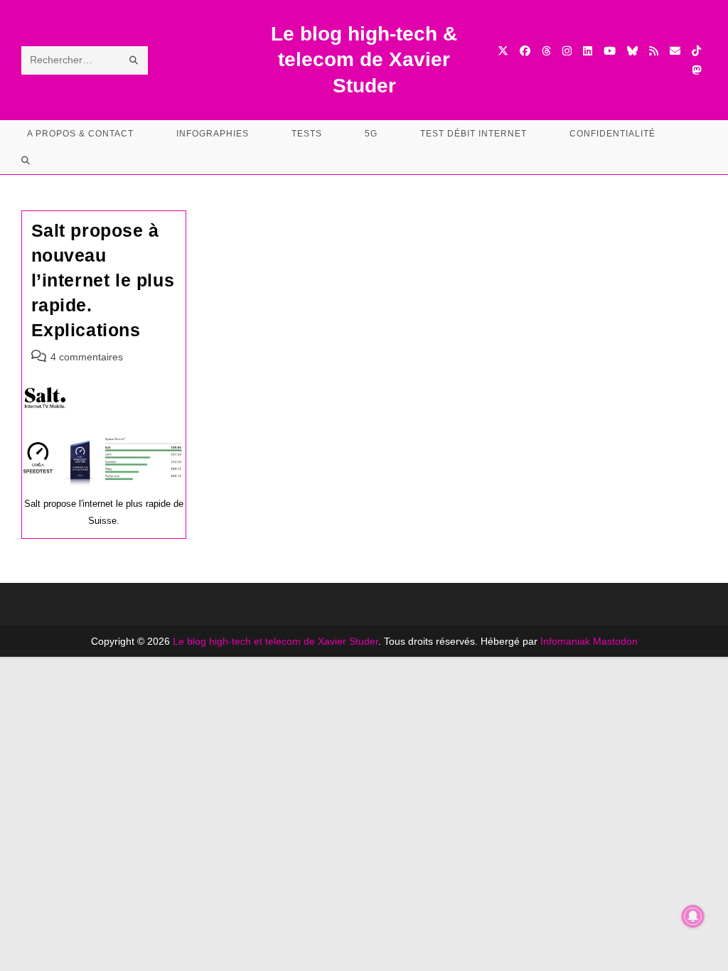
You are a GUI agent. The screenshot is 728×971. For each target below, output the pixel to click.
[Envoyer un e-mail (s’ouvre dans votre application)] (675, 50)
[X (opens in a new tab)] (503, 50)
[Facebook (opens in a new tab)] (525, 50)
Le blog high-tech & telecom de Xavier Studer (364, 60)
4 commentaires (86, 357)
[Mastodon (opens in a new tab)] (696, 70)
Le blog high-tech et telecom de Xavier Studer (275, 641)
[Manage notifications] (693, 916)
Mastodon (615, 641)
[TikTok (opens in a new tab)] (696, 50)
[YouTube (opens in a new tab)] (609, 50)
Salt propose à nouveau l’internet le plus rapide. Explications (103, 280)
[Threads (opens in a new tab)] (546, 50)
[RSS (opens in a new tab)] (653, 50)
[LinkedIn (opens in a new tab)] (587, 50)
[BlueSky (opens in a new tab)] (632, 50)
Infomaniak (565, 641)
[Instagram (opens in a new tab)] (567, 50)
